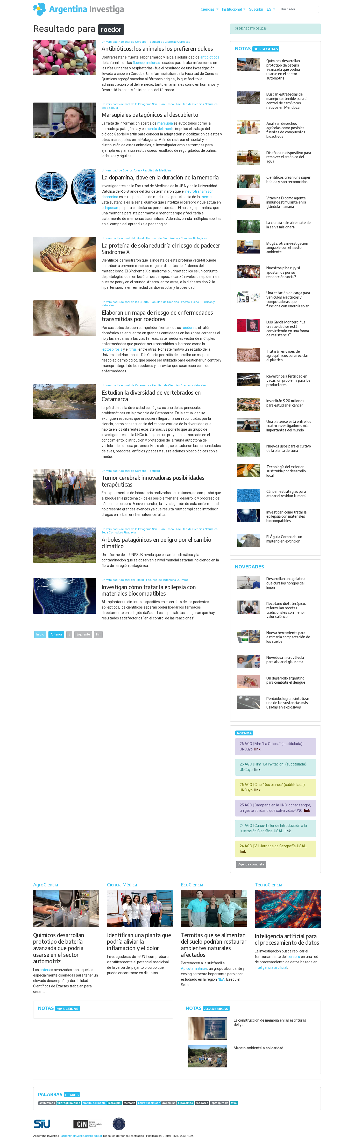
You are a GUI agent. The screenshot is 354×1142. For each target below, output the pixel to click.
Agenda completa (251, 864)
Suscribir (256, 9)
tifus (133, 349)
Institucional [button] (232, 9)
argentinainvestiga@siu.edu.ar (80, 1136)
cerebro (293, 957)
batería (45, 970)
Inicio (40, 634)
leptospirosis (112, 349)
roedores (189, 328)
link (256, 749)
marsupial (165, 123)
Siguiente (83, 634)
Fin (98, 634)
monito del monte (159, 129)
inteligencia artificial (271, 967)
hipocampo (114, 208)
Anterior (56, 634)
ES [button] (269, 9)
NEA (221, 979)
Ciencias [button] (208, 9)
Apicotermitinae (194, 968)
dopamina (110, 197)
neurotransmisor (199, 191)
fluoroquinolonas (146, 63)
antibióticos (209, 57)
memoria (208, 197)
